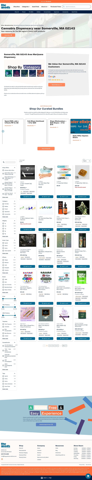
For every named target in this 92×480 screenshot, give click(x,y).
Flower (16, 75)
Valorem (22, 182)
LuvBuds (41, 181)
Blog (57, 450)
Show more (5, 197)
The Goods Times (55, 6)
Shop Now (17, 6)
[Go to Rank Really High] (46, 478)
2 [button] (49, 345)
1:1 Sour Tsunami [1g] (26, 183)
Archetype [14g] (24, 251)
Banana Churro (61, 251)
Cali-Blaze (41, 250)
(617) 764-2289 (5, 454)
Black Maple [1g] (61, 325)
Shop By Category (23, 452)
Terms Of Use (88, 464)
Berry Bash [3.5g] (79, 288)
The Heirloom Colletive (80, 216)
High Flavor (23, 323)
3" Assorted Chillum (62, 183)
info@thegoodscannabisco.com (9, 456)
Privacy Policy (82, 464)
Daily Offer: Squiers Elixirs (80, 136)
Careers (39, 459)
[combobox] (78, 6)
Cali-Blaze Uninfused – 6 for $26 (35, 122)
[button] (3, 131)
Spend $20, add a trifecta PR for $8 (12, 122)
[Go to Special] (81, 126)
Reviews (39, 452)
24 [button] (63, 345)
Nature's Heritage (79, 323)
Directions (58, 452)
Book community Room (43, 457)
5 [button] (57, 345)
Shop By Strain (22, 457)
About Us (44, 6)
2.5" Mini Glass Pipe (44, 183)
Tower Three (60, 323)
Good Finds (35, 6)
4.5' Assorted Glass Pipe (45, 218)
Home (2, 25)
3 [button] (52, 345)
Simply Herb (78, 286)
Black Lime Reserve (44, 325)
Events (39, 455)
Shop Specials (22, 450)
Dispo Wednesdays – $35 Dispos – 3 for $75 (58, 122)
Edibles (40, 75)
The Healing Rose (24, 286)
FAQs (57, 448)
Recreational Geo (9, 25)
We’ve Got (46, 1)
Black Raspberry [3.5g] (81, 325)
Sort (84, 159)
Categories (25, 6)
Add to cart (28, 196)
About (38, 448)
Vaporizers (32, 75)
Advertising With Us (60, 455)
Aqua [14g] (78, 218)
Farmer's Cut (60, 250)
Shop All (8, 75)
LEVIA (58, 216)
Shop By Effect (22, 455)
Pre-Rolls (24, 75)
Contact (39, 450)
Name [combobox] (84, 161)
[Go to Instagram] (2, 459)
